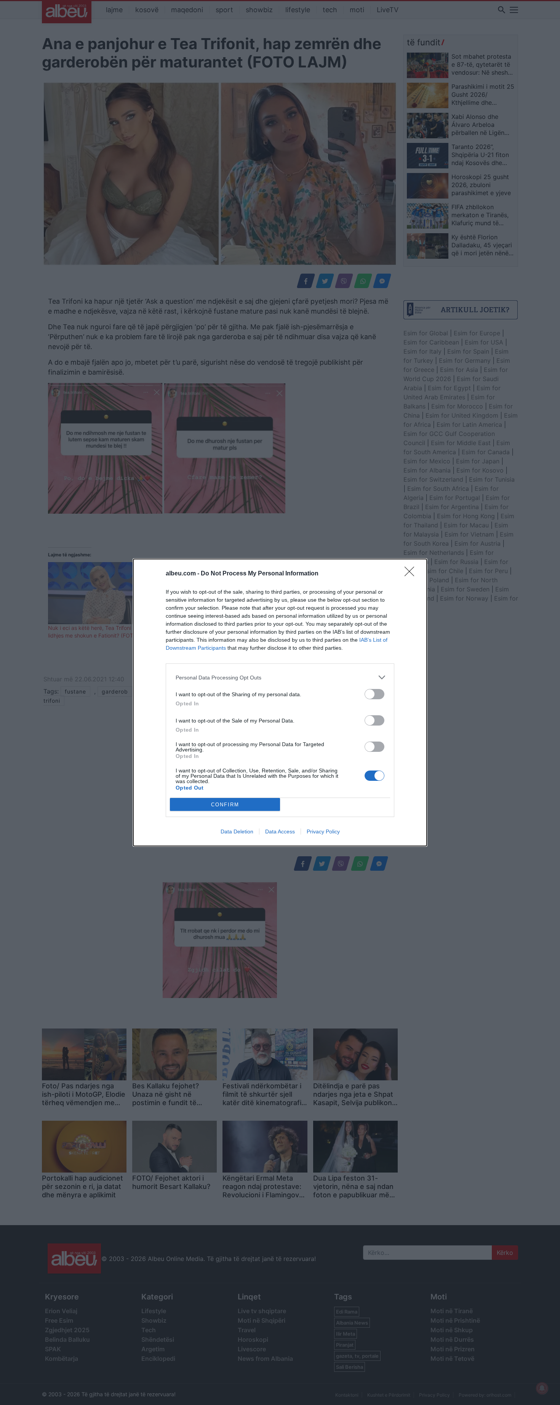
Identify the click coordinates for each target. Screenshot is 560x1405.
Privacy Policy (323, 831)
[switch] (374, 694)
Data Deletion (237, 831)
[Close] (412, 574)
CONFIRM (225, 804)
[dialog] (280, 702)
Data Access (280, 831)
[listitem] (280, 677)
